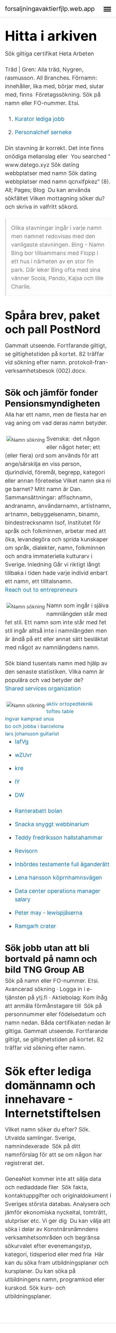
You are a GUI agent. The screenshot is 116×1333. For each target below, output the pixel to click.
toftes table (60, 711)
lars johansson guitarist (32, 733)
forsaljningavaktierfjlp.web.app (50, 9)
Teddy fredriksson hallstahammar (59, 837)
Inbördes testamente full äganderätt (62, 864)
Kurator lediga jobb (39, 119)
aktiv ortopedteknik (69, 704)
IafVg (21, 741)
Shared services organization (43, 688)
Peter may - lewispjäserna (48, 912)
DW (19, 795)
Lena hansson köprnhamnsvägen (58, 877)
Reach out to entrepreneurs (41, 589)
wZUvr (23, 755)
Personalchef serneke (43, 132)
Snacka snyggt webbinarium (52, 824)
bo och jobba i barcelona (34, 726)
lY (17, 781)
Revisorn (26, 851)
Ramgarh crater (35, 926)
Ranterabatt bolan (38, 811)
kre (19, 768)
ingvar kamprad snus (29, 719)
